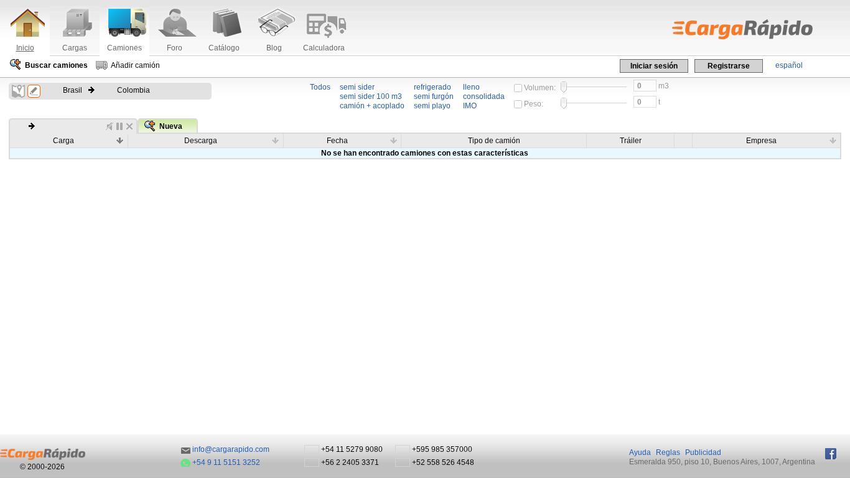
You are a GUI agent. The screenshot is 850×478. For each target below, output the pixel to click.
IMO (470, 105)
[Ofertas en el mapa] (18, 91)
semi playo (432, 105)
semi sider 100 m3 (371, 96)
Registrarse (729, 66)
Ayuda (640, 452)
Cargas (74, 48)
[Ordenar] (120, 140)
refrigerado (432, 87)
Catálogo (224, 48)
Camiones (124, 48)
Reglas (668, 452)
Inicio (25, 48)
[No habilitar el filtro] (119, 126)
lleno (471, 87)
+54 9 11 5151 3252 (226, 462)
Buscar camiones (56, 65)
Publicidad (703, 452)
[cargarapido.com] (715, 29)
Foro (174, 48)
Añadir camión (135, 65)
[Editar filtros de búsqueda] (33, 91)
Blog (274, 48)
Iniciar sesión (654, 66)
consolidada (484, 96)
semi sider (357, 87)
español (789, 65)
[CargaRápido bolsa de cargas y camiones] (42, 454)
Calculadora (324, 48)
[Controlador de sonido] (109, 126)
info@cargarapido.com (230, 449)
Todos (320, 87)
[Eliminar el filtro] (129, 126)
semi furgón (434, 96)
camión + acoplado (372, 105)
